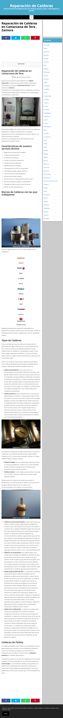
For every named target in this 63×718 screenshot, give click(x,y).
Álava (45, 48)
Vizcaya (46, 212)
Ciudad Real (47, 96)
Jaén (45, 130)
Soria (45, 191)
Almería (46, 58)
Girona (46, 106)
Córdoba (46, 99)
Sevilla (46, 188)
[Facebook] (6, 37)
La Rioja (46, 133)
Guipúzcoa (47, 116)
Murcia (46, 160)
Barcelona (47, 72)
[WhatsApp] (25, 37)
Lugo (45, 147)
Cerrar (5, 713)
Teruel (46, 198)
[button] (31, 17)
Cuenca (46, 103)
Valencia (46, 205)
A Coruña (46, 45)
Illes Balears (47, 126)
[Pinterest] (35, 37)
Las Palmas (47, 137)
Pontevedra (47, 174)
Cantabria (47, 86)
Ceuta (45, 92)
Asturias (46, 62)
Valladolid (47, 208)
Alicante (46, 55)
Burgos (46, 75)
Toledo (46, 201)
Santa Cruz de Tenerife (51, 181)
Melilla (46, 157)
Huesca (46, 123)
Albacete (46, 52)
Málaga (46, 154)
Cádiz (45, 82)
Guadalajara (47, 113)
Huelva (46, 120)
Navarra (46, 164)
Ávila (45, 65)
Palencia (46, 171)
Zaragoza (46, 218)
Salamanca (47, 178)
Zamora (12, 704)
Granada (46, 109)
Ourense (46, 167)
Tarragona (47, 195)
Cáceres (46, 79)
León (45, 140)
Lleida (45, 143)
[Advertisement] (21, 51)
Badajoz (46, 69)
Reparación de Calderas (31, 6)
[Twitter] (15, 37)
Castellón (46, 89)
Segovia (46, 184)
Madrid (46, 150)
